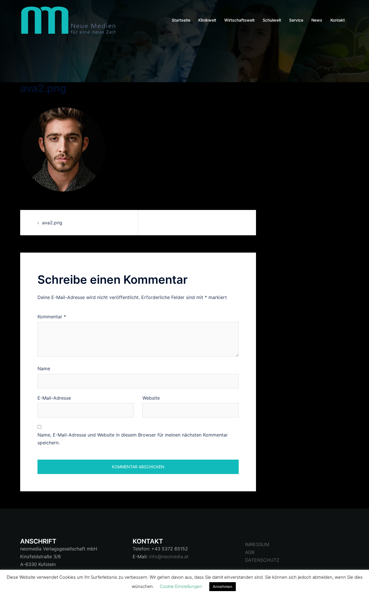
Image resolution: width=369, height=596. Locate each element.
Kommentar (51, 316)
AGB (249, 552)
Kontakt (337, 20)
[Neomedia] (70, 19)
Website (151, 398)
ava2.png (52, 222)
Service (296, 20)
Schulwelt (272, 20)
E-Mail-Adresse (54, 398)
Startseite (181, 20)
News (316, 20)
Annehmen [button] (222, 586)
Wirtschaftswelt (239, 20)
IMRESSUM (257, 544)
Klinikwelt (207, 20)
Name (43, 368)
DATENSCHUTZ (262, 560)
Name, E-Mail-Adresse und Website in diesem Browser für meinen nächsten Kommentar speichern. (132, 438)
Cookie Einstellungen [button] (181, 586)
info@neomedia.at (169, 556)
